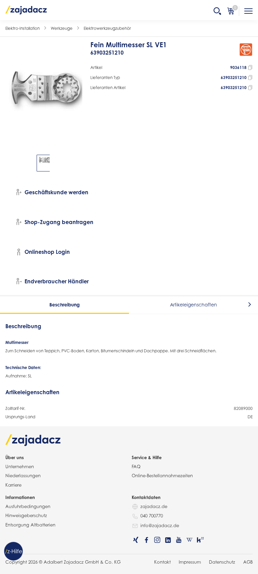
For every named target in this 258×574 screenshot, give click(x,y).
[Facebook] (146, 540)
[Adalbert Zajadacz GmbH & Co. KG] (26, 10)
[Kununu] (200, 540)
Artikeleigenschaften (193, 304)
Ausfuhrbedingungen (27, 506)
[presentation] (10, 163)
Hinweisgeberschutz (26, 515)
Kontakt (162, 562)
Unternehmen (19, 466)
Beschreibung (64, 304)
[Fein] (246, 52)
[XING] (136, 540)
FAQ (136, 466)
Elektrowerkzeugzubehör (107, 28)
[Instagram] (157, 540)
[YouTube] (179, 540)
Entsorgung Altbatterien (30, 524)
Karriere (13, 485)
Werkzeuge (62, 28)
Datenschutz (222, 562)
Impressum (190, 562)
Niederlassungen (23, 475)
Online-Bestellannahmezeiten (162, 475)
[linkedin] (168, 540)
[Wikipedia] (189, 540)
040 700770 (151, 515)
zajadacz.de (153, 506)
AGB (248, 562)
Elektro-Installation (22, 28)
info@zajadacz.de (159, 525)
